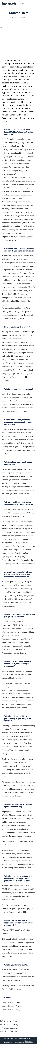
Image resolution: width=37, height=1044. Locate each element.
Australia (6, 1024)
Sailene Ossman (9, 1031)
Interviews (7, 1021)
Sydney (15, 1024)
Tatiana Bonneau (10, 1028)
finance (16, 1021)
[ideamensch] (9, 3)
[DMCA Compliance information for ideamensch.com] (28, 1042)
